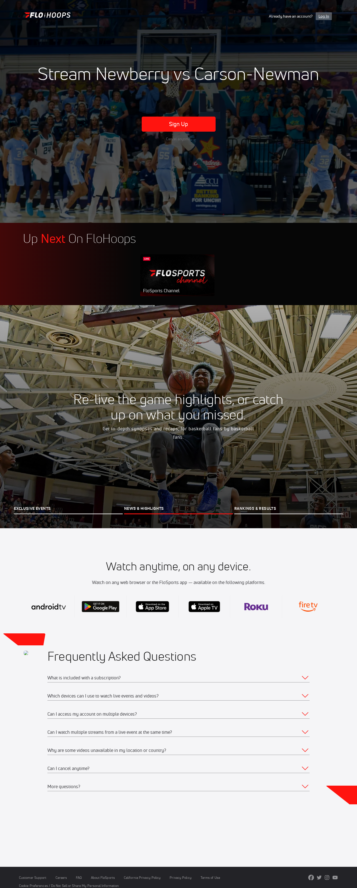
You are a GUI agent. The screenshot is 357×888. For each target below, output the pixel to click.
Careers (61, 877)
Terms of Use (210, 877)
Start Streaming (177, 280)
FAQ (79, 877)
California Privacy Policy (142, 877)
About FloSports (103, 877)
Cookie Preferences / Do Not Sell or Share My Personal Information (69, 886)
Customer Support (33, 877)
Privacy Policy (180, 877)
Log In (324, 16)
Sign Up (178, 123)
